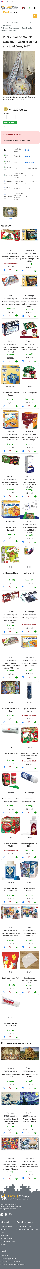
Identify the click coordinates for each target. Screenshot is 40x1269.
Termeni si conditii (6, 1238)
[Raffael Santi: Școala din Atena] (4, 1088)
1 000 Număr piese (10, 930)
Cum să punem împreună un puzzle (12, 1264)
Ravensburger (29, 250)
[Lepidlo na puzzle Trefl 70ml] (4, 992)
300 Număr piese (11, 1161)
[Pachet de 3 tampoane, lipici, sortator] (23, 677)
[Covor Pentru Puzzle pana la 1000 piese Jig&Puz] (23, 542)
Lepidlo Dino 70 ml (10, 753)
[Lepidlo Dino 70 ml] (4, 767)
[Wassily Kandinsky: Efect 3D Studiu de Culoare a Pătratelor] (4, 1179)
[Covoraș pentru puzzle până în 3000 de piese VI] (4, 315)
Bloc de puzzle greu (29, 618)
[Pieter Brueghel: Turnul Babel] (23, 1088)
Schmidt (10, 341)
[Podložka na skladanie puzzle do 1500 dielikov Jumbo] (23, 768)
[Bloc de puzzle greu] (23, 631)
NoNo (29, 567)
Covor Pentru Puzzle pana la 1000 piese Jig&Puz (29, 530)
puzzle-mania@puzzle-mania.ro (11, 1206)
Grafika (32, 23)
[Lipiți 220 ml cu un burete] (23, 722)
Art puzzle (29, 341)
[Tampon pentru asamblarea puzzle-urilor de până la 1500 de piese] (4, 677)
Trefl (10, 296)
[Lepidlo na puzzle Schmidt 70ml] (4, 1037)
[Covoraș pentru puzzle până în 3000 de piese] (4, 270)
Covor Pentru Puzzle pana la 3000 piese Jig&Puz (29, 484)
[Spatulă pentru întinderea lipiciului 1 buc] (23, 992)
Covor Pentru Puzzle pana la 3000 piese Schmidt (10, 349)
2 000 (27, 150)
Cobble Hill (10, 882)
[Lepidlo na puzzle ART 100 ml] (23, 857)
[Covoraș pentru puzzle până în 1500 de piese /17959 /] (23, 316)
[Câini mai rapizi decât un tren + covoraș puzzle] (4, 947)
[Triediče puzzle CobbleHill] (23, 902)
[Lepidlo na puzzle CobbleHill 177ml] (4, 902)
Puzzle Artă (7, 25)
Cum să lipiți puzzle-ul (8, 1258)
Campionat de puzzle (7, 1241)
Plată (2, 1232)
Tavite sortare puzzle (29, 392)
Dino (10, 747)
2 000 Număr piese (20, 23)
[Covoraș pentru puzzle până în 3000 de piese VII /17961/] (23, 271)
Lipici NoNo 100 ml (29, 573)
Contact (3, 1244)
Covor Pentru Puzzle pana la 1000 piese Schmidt (10, 620)
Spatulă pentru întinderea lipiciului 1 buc (29, 980)
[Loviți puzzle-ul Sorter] (4, 587)
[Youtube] (6, 1215)
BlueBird (29, 1113)
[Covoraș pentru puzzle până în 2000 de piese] (4, 451)
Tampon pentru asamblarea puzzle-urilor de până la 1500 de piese (11, 665)
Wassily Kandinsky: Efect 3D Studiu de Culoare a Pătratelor (10, 1167)
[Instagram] (10, 1215)
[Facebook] (1, 1215)
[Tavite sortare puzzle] (23, 406)
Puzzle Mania (6, 23)
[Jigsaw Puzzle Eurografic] (4, 541)
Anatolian (10, 476)
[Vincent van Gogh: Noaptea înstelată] (23, 1133)
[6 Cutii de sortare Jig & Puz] (4, 722)
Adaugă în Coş (9, 122)
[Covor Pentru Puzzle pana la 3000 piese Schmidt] (4, 361)
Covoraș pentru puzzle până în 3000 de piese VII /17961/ (29, 259)
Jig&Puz (29, 476)
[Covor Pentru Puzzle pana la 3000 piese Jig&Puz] (23, 496)
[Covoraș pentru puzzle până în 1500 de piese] (23, 451)
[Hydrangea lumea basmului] (23, 947)
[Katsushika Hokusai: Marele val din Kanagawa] (23, 1178)
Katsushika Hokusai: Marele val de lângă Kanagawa (10, 1121)
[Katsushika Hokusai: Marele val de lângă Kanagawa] (4, 1133)
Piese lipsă (4, 1256)
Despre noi (4, 1235)
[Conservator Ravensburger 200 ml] (23, 812)
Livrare (2, 1229)
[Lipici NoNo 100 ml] (23, 587)
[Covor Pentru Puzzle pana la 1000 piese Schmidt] (4, 632)
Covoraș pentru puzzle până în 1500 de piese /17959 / (29, 304)
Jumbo (10, 250)
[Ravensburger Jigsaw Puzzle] (4, 406)
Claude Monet (30, 162)
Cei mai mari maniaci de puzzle (27, 1229)
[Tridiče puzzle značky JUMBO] (4, 857)
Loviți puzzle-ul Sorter (11, 573)
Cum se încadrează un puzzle (10, 1261)
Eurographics (10, 431)
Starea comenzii (6, 1226)
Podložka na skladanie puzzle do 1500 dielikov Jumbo (29, 756)
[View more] (10, 240)
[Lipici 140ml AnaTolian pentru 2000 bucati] (4, 812)
